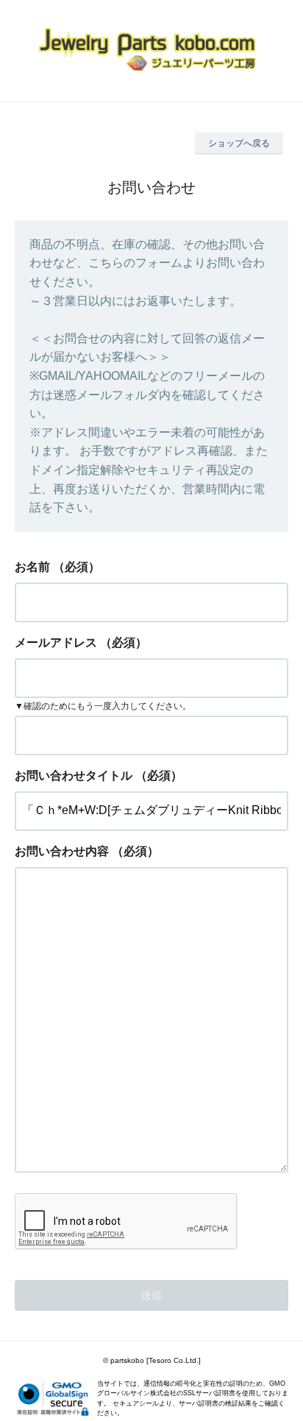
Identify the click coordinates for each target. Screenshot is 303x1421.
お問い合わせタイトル (73, 775)
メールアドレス (56, 642)
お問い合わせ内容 (62, 851)
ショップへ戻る (239, 143)
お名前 (32, 567)
